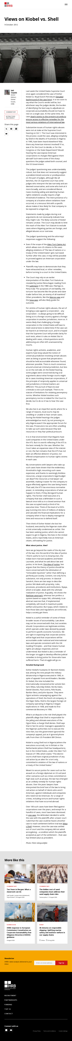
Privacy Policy (37, 1031)
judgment (33, 286)
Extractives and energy (10, 117)
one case (32, 815)
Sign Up (61, 963)
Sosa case (33, 300)
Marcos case (55, 297)
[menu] (66, 4)
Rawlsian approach (34, 595)
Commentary (11, 112)
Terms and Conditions (49, 1031)
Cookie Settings (63, 1031)
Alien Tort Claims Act (56, 244)
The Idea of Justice (51, 564)
